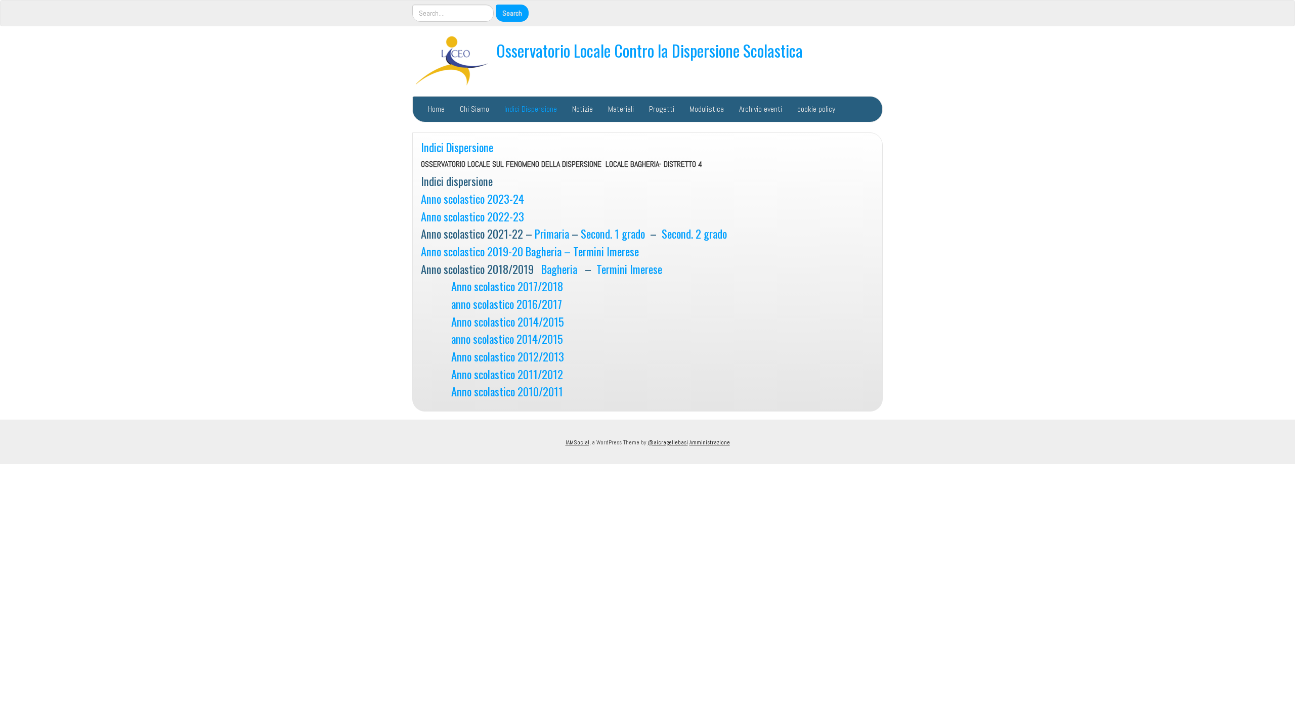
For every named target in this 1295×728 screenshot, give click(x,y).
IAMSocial (577, 442)
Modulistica (706, 109)
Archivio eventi (760, 109)
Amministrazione (709, 442)
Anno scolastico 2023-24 (472, 198)
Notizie (582, 109)
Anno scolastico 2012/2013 (507, 356)
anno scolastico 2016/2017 (491, 303)
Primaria (552, 233)
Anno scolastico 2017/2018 (507, 286)
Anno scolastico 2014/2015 (507, 321)
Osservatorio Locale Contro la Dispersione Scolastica (649, 50)
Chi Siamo (474, 109)
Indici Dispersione (530, 109)
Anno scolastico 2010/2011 (507, 391)
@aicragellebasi (668, 442)
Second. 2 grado (694, 233)
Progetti (661, 109)
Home (436, 109)
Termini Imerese (629, 268)
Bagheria (559, 268)
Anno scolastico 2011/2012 (507, 374)
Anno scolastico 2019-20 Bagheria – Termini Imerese (530, 251)
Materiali (621, 109)
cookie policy (816, 109)
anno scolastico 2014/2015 (507, 338)
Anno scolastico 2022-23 (472, 216)
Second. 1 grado (613, 233)
